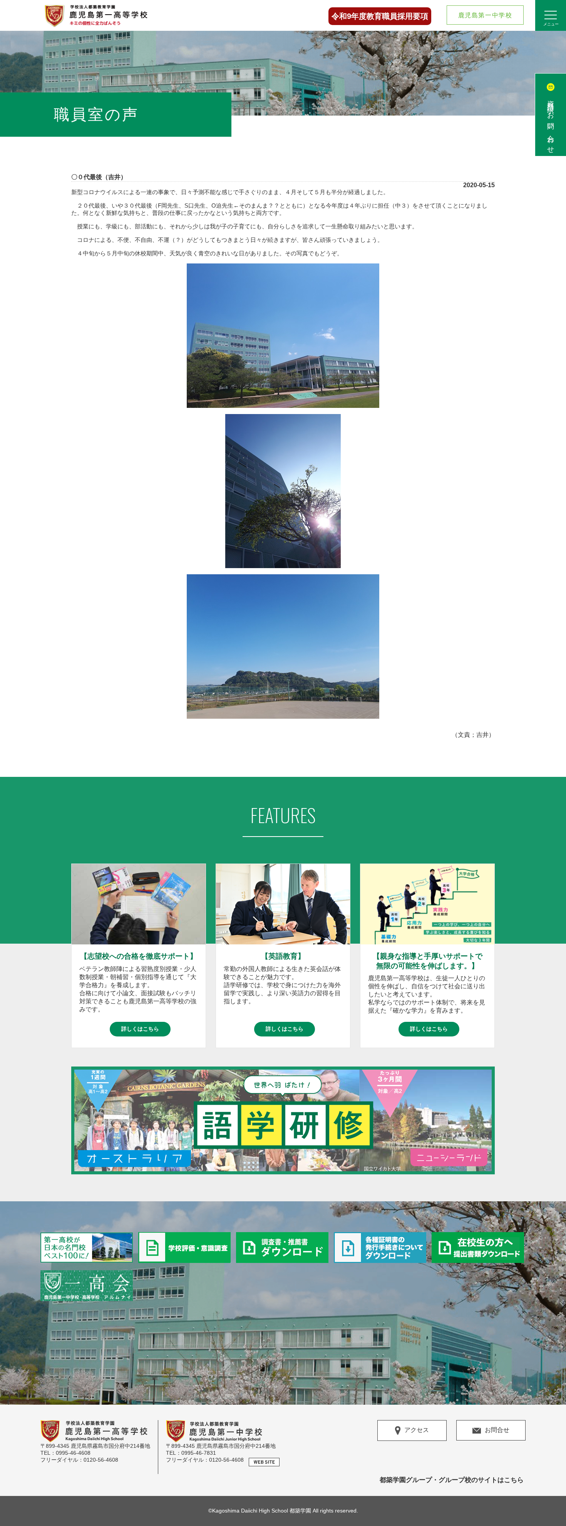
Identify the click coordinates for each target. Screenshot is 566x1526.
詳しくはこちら (140, 1029)
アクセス (416, 1430)
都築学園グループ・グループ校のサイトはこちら (452, 1480)
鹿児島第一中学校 (485, 15)
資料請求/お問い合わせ (550, 123)
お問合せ (497, 1430)
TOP (550, 1503)
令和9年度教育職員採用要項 (380, 16)
